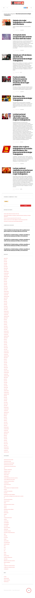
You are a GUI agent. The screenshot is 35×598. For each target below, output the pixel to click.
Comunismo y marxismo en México (9, 481)
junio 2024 (5, 301)
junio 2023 (5, 321)
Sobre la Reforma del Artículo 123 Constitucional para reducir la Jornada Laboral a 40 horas (16, 230)
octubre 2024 (6, 294)
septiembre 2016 (6, 432)
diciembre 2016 (6, 427)
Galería (5, 502)
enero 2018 (5, 405)
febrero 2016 (6, 443)
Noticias (5, 539)
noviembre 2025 (6, 273)
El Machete (22, 50)
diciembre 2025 (6, 271)
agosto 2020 (6, 377)
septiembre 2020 (6, 375)
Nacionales (5, 535)
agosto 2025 (6, 278)
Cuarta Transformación (7, 484)
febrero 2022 (6, 347)
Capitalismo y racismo (7, 471)
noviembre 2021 (6, 352)
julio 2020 (5, 379)
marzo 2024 (5, 306)
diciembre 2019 (6, 390)
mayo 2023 (5, 322)
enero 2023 (5, 329)
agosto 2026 (6, 258)
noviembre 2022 (6, 332)
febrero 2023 (6, 327)
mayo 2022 (5, 342)
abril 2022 (5, 344)
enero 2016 (5, 445)
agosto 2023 (6, 317)
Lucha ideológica (6, 522)
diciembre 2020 (6, 370)
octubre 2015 (6, 450)
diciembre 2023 (6, 311)
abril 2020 (5, 384)
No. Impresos (6, 537)
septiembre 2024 (6, 296)
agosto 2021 (6, 357)
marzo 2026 (5, 266)
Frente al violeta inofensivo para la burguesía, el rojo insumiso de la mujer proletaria (21, 81)
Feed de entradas (6, 578)
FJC (4, 497)
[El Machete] (17, 3)
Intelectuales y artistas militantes (8, 509)
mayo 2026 (5, 263)
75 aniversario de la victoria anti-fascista (10, 466)
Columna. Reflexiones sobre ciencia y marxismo (11, 477)
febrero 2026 (6, 268)
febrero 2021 (6, 367)
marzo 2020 (5, 385)
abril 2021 (5, 364)
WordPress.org (6, 581)
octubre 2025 (6, 274)
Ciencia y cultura (6, 474)
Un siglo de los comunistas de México (9, 565)
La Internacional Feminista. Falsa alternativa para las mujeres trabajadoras (21, 117)
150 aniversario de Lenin (7, 461)
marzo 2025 (5, 286)
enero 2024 (5, 309)
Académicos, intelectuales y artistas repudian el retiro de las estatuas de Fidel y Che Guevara (17, 235)
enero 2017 (5, 425)
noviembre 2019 (6, 392)
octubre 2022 (6, 334)
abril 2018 (5, 400)
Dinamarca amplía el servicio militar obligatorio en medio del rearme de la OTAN (15, 219)
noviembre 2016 (6, 428)
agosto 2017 (6, 413)
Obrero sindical (6, 540)
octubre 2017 (6, 410)
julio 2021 (5, 359)
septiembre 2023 (6, 316)
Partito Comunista (6, 544)
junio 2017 (5, 417)
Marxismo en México (7, 527)
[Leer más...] (14, 30)
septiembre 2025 (6, 276)
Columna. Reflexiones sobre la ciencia (9, 479)
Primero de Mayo (6, 555)
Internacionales (6, 512)
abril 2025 (5, 284)
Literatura (5, 519)
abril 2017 (5, 420)
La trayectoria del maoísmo (8, 517)
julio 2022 (5, 339)
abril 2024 (5, 304)
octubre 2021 (6, 354)
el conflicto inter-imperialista (8, 491)
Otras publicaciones (7, 542)
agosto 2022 (6, 337)
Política (5, 552)
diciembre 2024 (6, 291)
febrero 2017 (6, 423)
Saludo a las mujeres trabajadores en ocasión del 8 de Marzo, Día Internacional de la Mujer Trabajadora (22, 150)
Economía (5, 489)
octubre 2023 (6, 314)
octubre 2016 (6, 430)
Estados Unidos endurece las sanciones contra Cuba (11, 213)
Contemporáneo (6, 482)
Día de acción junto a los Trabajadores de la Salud (11, 487)
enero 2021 (5, 369)
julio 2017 (5, 415)
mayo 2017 (5, 418)
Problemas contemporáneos (8, 557)
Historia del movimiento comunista (9, 504)
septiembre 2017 (6, 412)
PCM (21, 72)
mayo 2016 (5, 438)
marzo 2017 (5, 422)
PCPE (5, 547)
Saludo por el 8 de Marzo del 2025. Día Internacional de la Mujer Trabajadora (22, 58)
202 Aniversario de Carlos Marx (8, 464)
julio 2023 (5, 319)
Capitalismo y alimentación (8, 469)
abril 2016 (5, 440)
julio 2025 (5, 279)
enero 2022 (5, 349)
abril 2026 (5, 264)
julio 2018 (5, 395)
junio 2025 (5, 281)
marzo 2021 (5, 365)
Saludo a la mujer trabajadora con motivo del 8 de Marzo (22, 22)
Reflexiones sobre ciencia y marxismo (9, 560)
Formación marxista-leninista (8, 499)
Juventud (5, 514)
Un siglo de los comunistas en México (9, 567)
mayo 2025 (5, 283)
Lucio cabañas (6, 525)
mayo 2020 (5, 382)
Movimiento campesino (7, 530)
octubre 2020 (6, 374)
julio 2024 (5, 299)
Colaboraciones (6, 476)
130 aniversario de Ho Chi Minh (8, 459)
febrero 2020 (6, 387)
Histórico (5, 507)
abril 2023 (5, 324)
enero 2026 (5, 269)
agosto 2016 (6, 433)
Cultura (5, 486)
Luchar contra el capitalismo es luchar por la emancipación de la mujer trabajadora (23, 171)
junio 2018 (5, 397)
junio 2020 (5, 380)
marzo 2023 (5, 326)
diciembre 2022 (6, 331)
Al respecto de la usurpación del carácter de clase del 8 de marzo (22, 37)
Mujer (5, 534)
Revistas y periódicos (7, 562)
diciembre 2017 (6, 407)
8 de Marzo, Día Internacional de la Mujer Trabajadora (22, 98)
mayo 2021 (5, 362)
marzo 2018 (5, 402)
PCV (4, 550)
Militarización (6, 529)
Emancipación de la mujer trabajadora (9, 494)
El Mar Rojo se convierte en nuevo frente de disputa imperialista (13, 221)
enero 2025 (5, 289)
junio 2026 (5, 261)
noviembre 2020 (6, 372)
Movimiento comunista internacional (9, 532)
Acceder (5, 576)
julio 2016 (5, 435)
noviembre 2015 (6, 448)
